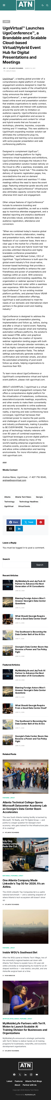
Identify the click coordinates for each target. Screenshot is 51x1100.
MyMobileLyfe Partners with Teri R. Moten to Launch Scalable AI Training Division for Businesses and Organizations (25, 1028)
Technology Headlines (28, 501)
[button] (4, 5)
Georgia (39, 497)
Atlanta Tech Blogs (33, 1081)
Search (6, 559)
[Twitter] (20, 1074)
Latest (6, 21)
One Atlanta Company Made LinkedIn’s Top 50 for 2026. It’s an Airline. (23, 883)
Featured (6, 797)
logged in (20, 547)
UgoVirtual (8, 78)
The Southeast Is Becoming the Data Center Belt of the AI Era (31, 633)
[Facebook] (14, 1074)
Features (6, 948)
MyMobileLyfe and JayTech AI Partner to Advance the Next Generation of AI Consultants (30, 584)
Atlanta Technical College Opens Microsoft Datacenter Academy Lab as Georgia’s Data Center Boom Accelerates (25, 807)
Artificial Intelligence (11, 1018)
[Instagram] (31, 1074)
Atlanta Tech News (23, 497)
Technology (9, 501)
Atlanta (7, 497)
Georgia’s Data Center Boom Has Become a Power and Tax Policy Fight (31, 649)
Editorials (6, 875)
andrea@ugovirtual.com (14, 480)
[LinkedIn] (25, 1074)
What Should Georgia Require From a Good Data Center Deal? (31, 617)
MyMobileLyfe (30, 1095)
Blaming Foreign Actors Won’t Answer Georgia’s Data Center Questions (30, 601)
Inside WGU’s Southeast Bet (20, 952)
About (17, 1085)
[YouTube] (37, 1074)
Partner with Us (29, 1085)
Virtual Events (24, 506)
